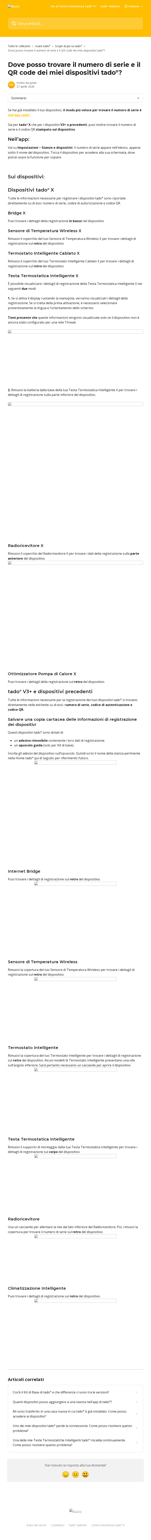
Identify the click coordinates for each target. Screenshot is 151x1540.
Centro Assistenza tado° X (108, 1525)
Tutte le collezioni (19, 46)
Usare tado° (42, 46)
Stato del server (36, 1525)
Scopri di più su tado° (68, 46)
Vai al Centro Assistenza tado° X (73, 6)
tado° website (110, 6)
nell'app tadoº (19, 115)
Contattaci (57, 1525)
